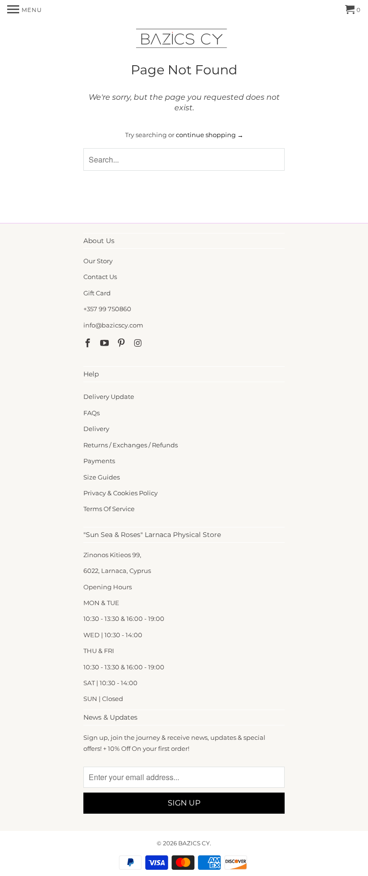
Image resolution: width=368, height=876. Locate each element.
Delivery (96, 428)
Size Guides (101, 477)
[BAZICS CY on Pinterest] (122, 343)
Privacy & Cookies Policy (120, 493)
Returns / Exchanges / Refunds (130, 445)
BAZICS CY (194, 843)
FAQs (91, 413)
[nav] (24, 9)
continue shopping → (209, 135)
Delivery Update (108, 396)
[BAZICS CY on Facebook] (88, 343)
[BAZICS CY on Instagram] (138, 343)
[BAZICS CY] (184, 40)
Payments (99, 461)
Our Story (98, 261)
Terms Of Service (109, 509)
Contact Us (100, 276)
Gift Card (97, 293)
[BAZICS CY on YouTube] (105, 343)
